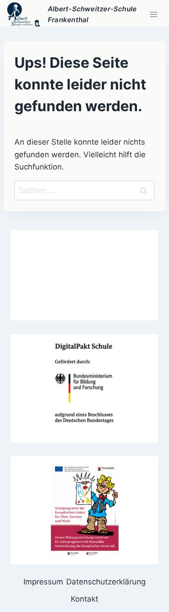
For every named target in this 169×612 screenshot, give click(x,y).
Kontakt (84, 598)
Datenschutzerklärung (106, 581)
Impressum (43, 581)
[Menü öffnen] (153, 14)
